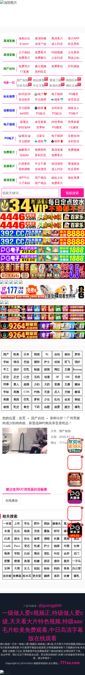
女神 (76, 546)
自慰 (47, 407)
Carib (7, 546)
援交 (67, 407)
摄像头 (56, 523)
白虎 (7, 538)
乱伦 (57, 399)
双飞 (67, 362)
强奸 (77, 362)
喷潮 (17, 561)
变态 (27, 546)
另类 (77, 377)
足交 (16, 377)
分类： (55, 431)
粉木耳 (27, 576)
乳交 (16, 407)
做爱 (57, 407)
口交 (26, 377)
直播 (57, 384)
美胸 (16, 392)
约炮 (37, 392)
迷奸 (16, 369)
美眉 (27, 561)
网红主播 (71, 85)
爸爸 (66, 568)
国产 (6, 354)
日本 (26, 354)
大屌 (17, 568)
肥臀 (7, 561)
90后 (57, 553)
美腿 (6, 399)
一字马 (76, 561)
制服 (37, 369)
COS (27, 392)
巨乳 (26, 369)
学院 (17, 553)
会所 (66, 553)
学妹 (6, 362)
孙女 (27, 538)
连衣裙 (7, 576)
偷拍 (67, 354)
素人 (16, 384)
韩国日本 (71, 80)
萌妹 (47, 523)
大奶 (47, 384)
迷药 (57, 576)
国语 (47, 561)
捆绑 (47, 576)
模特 (37, 362)
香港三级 (55, 80)
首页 (22, 417)
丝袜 (57, 362)
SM (67, 377)
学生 (27, 523)
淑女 (17, 538)
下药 (37, 407)
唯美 (27, 531)
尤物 (67, 392)
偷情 (6, 407)
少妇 (37, 384)
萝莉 (77, 354)
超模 (26, 384)
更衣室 (37, 576)
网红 (57, 369)
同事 (6, 384)
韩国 (37, 354)
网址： (55, 442)
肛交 (6, 377)
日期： (55, 437)
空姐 (26, 362)
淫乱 (47, 553)
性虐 (37, 546)
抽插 (57, 546)
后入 (57, 392)
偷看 (37, 538)
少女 (47, 399)
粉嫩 (37, 561)
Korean (77, 369)
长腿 (57, 538)
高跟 (16, 399)
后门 (76, 553)
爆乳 (77, 407)
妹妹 (47, 568)
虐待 (57, 561)
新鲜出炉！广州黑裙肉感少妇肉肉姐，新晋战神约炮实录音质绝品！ (41, 420)
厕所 (66, 561)
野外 (37, 523)
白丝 (27, 553)
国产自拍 (22, 80)
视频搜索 (72, 192)
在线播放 (11, 500)
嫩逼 (77, 392)
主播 (67, 369)
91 (47, 354)
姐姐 (37, 568)
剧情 (47, 369)
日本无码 (22, 85)
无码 (37, 377)
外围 (66, 546)
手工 (6, 369)
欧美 (16, 354)
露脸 (47, 531)
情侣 (16, 362)
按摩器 (17, 576)
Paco (17, 546)
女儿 (27, 568)
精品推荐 (38, 80)
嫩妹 (77, 384)
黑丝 (37, 553)
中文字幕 (38, 85)
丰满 (7, 531)
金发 (67, 399)
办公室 (76, 568)
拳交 (26, 407)
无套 (47, 392)
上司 (17, 523)
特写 (57, 531)
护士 (47, 362)
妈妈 (57, 568)
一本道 (7, 523)
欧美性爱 (55, 85)
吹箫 (66, 576)
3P (57, 377)
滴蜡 (47, 538)
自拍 (57, 354)
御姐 (77, 399)
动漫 (47, 377)
